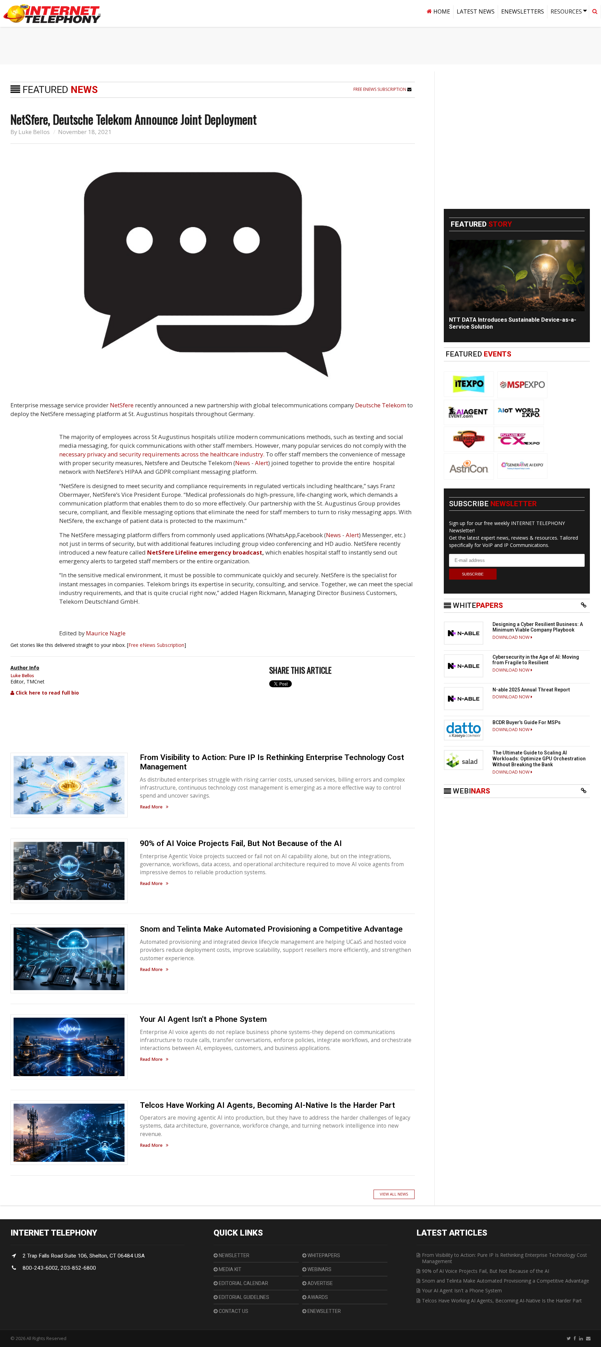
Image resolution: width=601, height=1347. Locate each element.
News (242, 463)
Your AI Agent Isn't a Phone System (203, 1019)
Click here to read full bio (46, 692)
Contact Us (233, 1311)
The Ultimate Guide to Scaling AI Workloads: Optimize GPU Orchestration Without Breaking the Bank (539, 758)
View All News (394, 1194)
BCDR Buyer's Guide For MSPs (526, 722)
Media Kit (229, 1269)
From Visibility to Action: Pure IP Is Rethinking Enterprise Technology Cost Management (504, 1258)
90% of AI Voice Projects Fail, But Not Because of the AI (241, 843)
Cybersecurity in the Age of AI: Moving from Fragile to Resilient (535, 660)
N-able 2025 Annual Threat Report (531, 689)
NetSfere (122, 405)
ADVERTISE (319, 1283)
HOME (441, 11)
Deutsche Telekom (380, 405)
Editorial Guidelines (243, 1297)
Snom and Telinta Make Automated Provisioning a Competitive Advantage (271, 928)
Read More (151, 807)
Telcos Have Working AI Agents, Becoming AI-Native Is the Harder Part (267, 1105)
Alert (261, 463)
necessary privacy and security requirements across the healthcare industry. (161, 454)
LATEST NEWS (476, 11)
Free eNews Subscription (380, 89)
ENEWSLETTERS (522, 11)
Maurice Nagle (106, 633)
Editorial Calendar (243, 1283)
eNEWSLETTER (323, 1311)
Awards (317, 1297)
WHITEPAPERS (323, 1255)
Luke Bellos (34, 132)
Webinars (318, 1269)
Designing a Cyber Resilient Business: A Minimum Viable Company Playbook (537, 627)
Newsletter (233, 1255)
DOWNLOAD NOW (511, 637)
